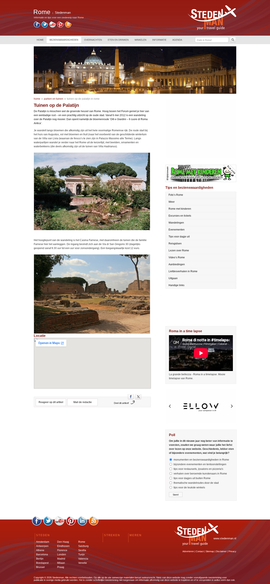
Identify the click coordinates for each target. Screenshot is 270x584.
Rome (81, 541)
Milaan (61, 562)
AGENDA (177, 40)
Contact (200, 551)
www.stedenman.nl (224, 538)
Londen (61, 554)
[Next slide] (231, 406)
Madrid (61, 558)
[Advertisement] (92, 429)
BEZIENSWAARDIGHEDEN (64, 40)
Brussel (40, 567)
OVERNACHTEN (93, 40)
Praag (60, 567)
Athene (40, 550)
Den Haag (63, 541)
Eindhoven (63, 546)
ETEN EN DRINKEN (118, 40)
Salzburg (83, 546)
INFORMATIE (159, 40)
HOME (40, 40)
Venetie (82, 562)
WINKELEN (140, 40)
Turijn (81, 554)
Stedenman (63, 12)
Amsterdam (42, 541)
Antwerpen (42, 546)
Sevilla (82, 550)
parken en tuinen (53, 98)
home (37, 98)
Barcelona (42, 554)
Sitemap (210, 551)
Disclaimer (221, 551)
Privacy (232, 551)
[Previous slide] (170, 406)
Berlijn (39, 558)
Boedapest (42, 562)
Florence (62, 550)
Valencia (83, 558)
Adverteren (188, 551)
